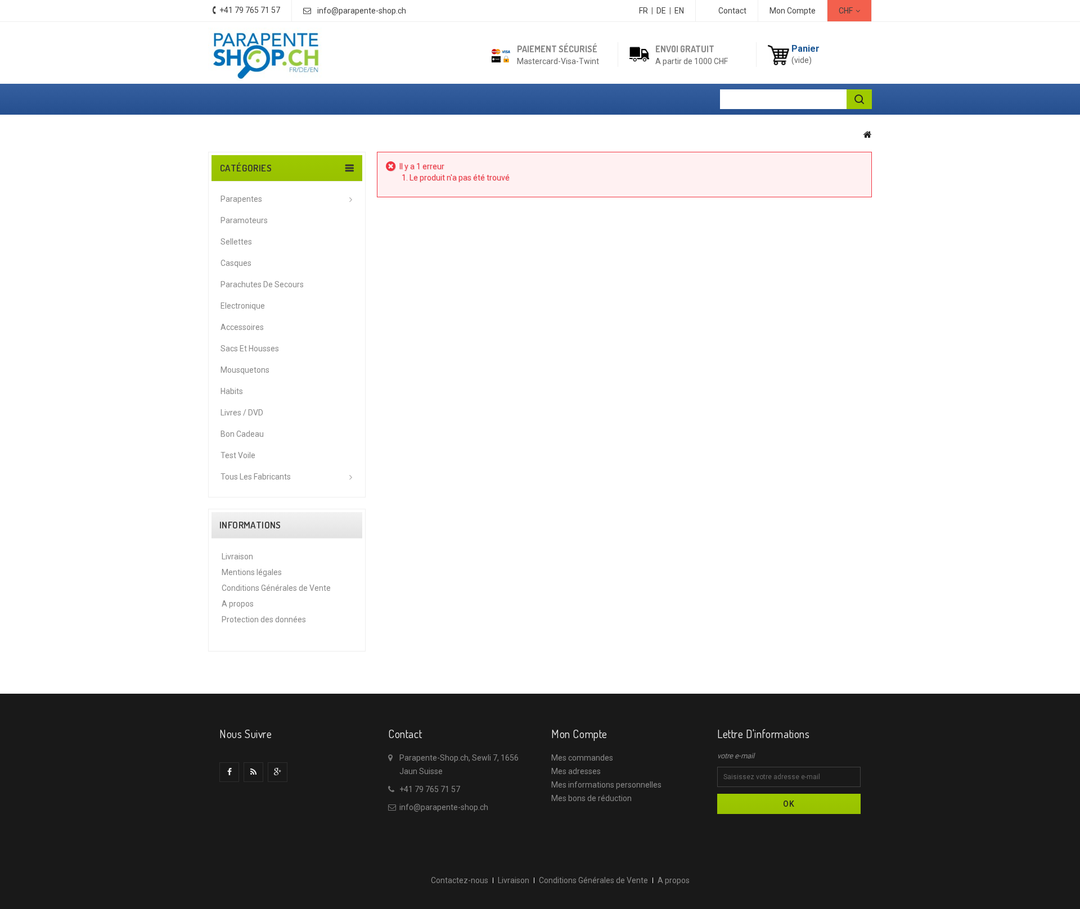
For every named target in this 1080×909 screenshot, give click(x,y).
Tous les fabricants (255, 476)
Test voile (237, 455)
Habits (231, 391)
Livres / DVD (241, 412)
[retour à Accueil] (867, 134)
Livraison (237, 556)
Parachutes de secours (262, 284)
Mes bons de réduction (591, 798)
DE (661, 10)
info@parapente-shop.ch (361, 10)
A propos (238, 603)
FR (643, 10)
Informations (250, 525)
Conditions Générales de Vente (276, 588)
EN (679, 10)
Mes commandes (582, 757)
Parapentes (241, 199)
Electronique (242, 305)
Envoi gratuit (684, 49)
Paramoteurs (244, 220)
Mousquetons (244, 369)
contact (732, 10)
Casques (235, 263)
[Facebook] (229, 772)
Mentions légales (252, 572)
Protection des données (264, 619)
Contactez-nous (459, 880)
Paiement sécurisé (557, 49)
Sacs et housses (249, 348)
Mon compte (579, 733)
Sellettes (236, 241)
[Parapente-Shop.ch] (265, 54)
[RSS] (253, 772)
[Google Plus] (277, 772)
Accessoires (242, 327)
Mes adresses (576, 771)
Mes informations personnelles (606, 784)
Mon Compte (793, 10)
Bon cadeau (242, 433)
